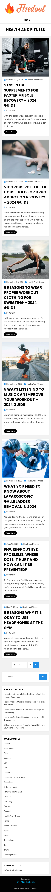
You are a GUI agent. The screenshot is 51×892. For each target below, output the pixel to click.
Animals (7, 743)
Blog (6, 753)
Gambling (8, 801)
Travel (6, 850)
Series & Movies (10, 826)
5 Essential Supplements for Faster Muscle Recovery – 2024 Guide (21, 95)
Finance (7, 797)
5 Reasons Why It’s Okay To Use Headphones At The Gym (23, 620)
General (7, 811)
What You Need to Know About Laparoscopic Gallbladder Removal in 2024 (22, 496)
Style (6, 835)
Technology (9, 840)
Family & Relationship (13, 792)
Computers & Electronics (14, 777)
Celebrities (8, 773)
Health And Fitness (36, 80)
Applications (9, 748)
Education (8, 782)
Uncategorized (10, 855)
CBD (5, 768)
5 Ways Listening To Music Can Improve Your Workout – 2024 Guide (24, 397)
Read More (10, 132)
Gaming (7, 806)
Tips (5, 845)
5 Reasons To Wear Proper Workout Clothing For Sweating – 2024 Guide (23, 297)
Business (7, 758)
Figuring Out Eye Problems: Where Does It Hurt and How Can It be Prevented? (21, 559)
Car (5, 763)
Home (6, 821)
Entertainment (10, 787)
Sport (6, 830)
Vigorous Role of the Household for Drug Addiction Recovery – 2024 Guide (25, 195)
